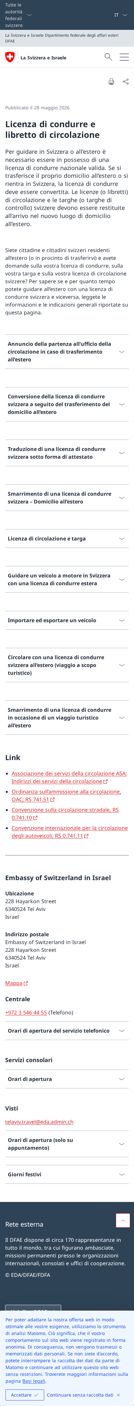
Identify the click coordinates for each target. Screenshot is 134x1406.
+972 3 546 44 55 (26, 1012)
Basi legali (33, 1381)
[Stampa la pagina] (111, 81)
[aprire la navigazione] (124, 57)
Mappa (13, 983)
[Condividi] (125, 81)
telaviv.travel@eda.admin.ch (39, 1121)
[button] (123, 1220)
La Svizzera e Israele (43, 58)
